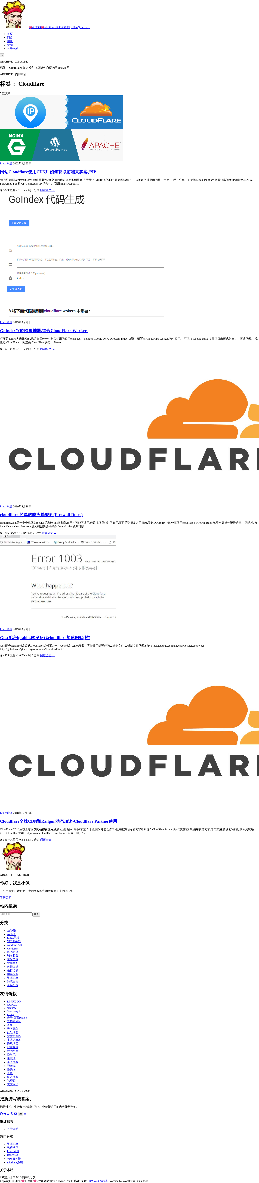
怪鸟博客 (12, 1043)
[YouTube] (15, 1114)
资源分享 (12, 977)
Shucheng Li (14, 1011)
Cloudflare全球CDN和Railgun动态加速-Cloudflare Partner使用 (58, 821)
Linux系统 (6, 163)
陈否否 (11, 1080)
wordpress (12, 948)
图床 (10, 41)
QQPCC (12, 1004)
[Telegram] (5, 1114)
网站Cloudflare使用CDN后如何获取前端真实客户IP (48, 172)
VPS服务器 (14, 941)
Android (11, 934)
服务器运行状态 (98, 1180)
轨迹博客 (12, 1076)
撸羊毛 (11, 1054)
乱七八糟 (12, 951)
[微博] (8, 1114)
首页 (10, 33)
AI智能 (11, 930)
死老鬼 (11, 1065)
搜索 (36, 914)
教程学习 (12, 963)
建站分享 (12, 959)
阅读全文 (47, 190)
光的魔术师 (14, 1021)
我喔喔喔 (12, 1047)
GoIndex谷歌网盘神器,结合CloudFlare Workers (44, 330)
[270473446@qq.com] (20, 1114)
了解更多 (7, 897)
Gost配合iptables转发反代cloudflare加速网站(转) (45, 637)
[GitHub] (1, 1114)
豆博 (10, 1073)
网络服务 (12, 974)
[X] (12, 1114)
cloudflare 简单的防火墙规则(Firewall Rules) (41, 514)
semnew (11, 1007)
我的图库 (12, 1050)
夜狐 (10, 1025)
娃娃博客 (12, 1032)
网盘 (10, 37)
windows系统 (15, 945)
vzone (10, 1014)
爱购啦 (11, 1069)
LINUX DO (14, 1001)
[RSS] (25, 1114)
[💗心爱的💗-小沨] (14, 27)
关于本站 (12, 48)
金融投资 (12, 985)
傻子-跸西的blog (17, 1017)
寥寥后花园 (14, 1036)
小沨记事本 (14, 1039)
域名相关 (12, 955)
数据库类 (12, 966)
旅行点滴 (12, 970)
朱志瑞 (11, 1058)
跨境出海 (12, 981)
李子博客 (12, 1062)
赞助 (10, 44)
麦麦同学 (12, 1084)
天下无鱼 (12, 1028)
